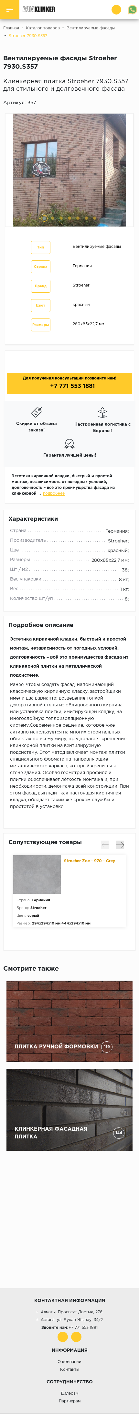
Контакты (69, 1369)
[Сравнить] (132, 103)
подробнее (54, 493)
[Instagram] (76, 1337)
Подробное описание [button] (40, 625)
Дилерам (69, 1393)
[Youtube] (63, 1337)
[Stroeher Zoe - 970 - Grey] (38, 874)
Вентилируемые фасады (97, 246)
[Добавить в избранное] (123, 103)
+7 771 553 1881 (71, 386)
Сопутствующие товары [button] (45, 842)
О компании (69, 1362)
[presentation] (105, 845)
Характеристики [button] (33, 519)
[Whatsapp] (132, 10)
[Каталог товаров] (9, 9)
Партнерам (69, 1401)
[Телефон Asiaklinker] (117, 10)
